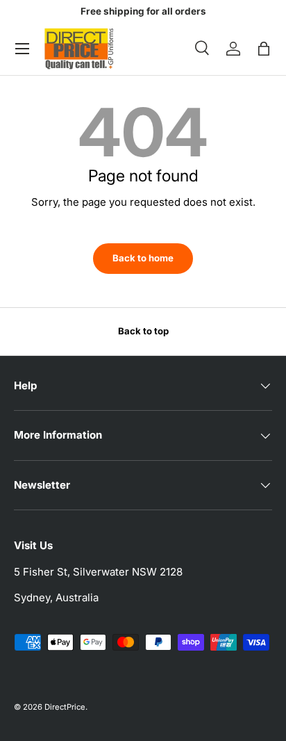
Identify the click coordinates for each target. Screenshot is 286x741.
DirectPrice (64, 707)
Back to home (143, 257)
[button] (264, 48)
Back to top (143, 330)
